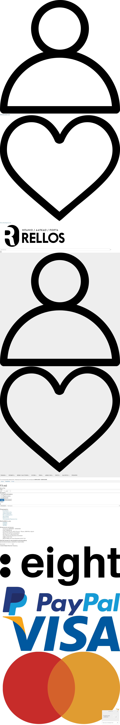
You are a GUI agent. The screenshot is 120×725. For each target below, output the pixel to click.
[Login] (60, 365)
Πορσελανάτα (6, 496)
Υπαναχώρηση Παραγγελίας (10, 519)
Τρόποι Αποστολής (7, 512)
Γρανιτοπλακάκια (8, 494)
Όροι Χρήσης (6, 516)
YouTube (5, 525)
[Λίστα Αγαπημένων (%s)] (60, 472)
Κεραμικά (5, 497)
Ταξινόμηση (3, 505)
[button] (110, 249)
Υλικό (12, 481)
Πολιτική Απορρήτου (7, 515)
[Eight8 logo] (60, 585)
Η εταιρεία (5, 510)
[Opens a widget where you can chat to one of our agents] (110, 717)
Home (2, 481)
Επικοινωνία (6, 517)
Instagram (5, 524)
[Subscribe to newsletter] (13, 544)
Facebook (5, 522)
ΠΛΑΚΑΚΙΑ (7, 481)
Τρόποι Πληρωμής (7, 513)
